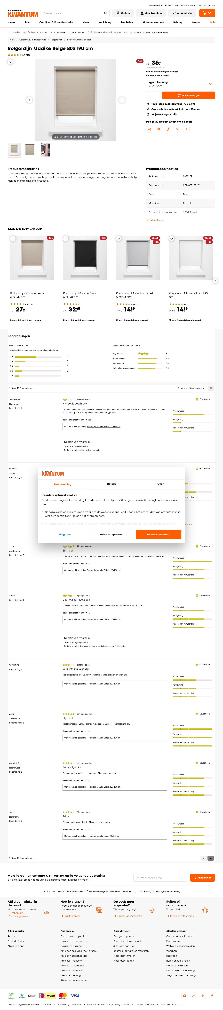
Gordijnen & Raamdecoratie (56, 22)
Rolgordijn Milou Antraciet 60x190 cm (134, 295)
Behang (178, 22)
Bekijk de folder (16, 941)
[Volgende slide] (215, 280)
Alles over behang (71, 975)
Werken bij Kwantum (177, 965)
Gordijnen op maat (124, 936)
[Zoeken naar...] (106, 13)
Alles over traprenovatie (74, 980)
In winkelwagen (191, 95)
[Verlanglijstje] (10, 61)
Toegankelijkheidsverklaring (181, 975)
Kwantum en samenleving (180, 970)
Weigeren (64, 534)
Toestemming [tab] (62, 484)
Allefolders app (16, 946)
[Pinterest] (177, 129)
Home (12, 40)
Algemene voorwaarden (29, 1004)
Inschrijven (204, 877)
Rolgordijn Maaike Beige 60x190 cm (27, 295)
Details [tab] (111, 483)
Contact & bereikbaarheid (180, 936)
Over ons (12, 1004)
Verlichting (105, 22)
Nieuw (11, 22)
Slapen (196, 22)
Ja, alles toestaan (158, 534)
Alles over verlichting (72, 970)
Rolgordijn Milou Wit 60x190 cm (188, 295)
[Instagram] (159, 129)
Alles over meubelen (72, 960)
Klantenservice (72, 916)
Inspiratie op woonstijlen (74, 941)
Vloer (86, 22)
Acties (11, 936)
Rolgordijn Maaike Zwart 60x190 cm (80, 295)
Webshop (171, 950)
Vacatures (76, 1004)
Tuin (27, 22)
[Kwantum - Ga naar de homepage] (23, 13)
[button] (210, 858)
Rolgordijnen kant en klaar (79, 40)
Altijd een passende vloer (74, 955)
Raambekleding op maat (127, 941)
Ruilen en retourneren (182, 916)
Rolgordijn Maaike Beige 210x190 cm (103, 426)
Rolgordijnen (56, 40)
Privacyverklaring (61, 1004)
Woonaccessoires (153, 22)
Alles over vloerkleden (72, 965)
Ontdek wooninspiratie (129, 916)
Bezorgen (171, 955)
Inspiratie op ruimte (71, 946)
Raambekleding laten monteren (131, 950)
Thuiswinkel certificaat (94, 1004)
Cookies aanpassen (110, 534)
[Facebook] (186, 129)
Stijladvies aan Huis (123, 946)
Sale (212, 22)
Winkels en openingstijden (19, 914)
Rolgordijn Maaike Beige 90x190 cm (103, 836)
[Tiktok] (168, 129)
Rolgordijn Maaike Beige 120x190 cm (103, 570)
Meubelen (127, 22)
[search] (75, 13)
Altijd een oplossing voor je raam (78, 950)
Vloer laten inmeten (124, 955)
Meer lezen (157, 220)
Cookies (47, 1004)
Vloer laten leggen (123, 960)
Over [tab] (160, 483)
